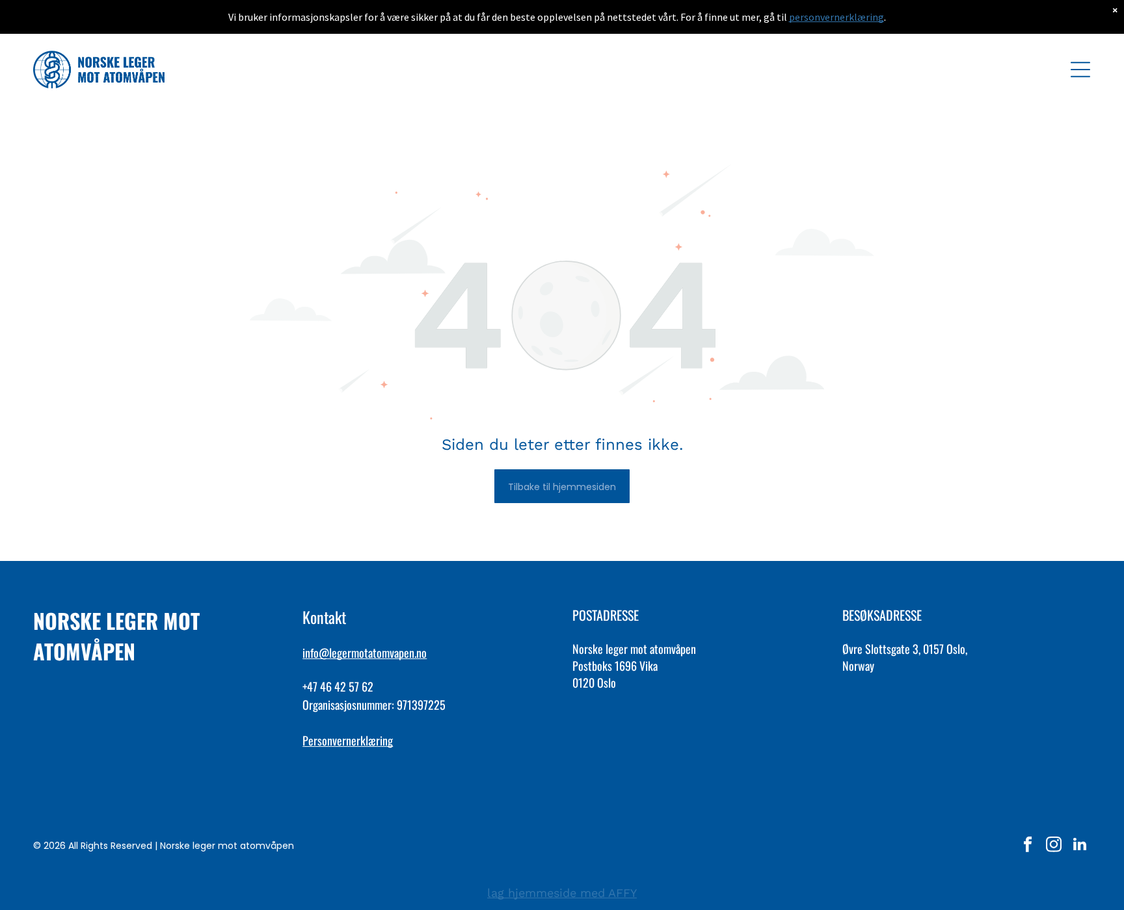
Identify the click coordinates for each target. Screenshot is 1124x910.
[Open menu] (1080, 69)
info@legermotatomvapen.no (364, 652)
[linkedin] (1079, 846)
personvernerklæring (836, 16)
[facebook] (1027, 846)
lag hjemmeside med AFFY (562, 893)
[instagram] (1053, 846)
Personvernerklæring (347, 740)
